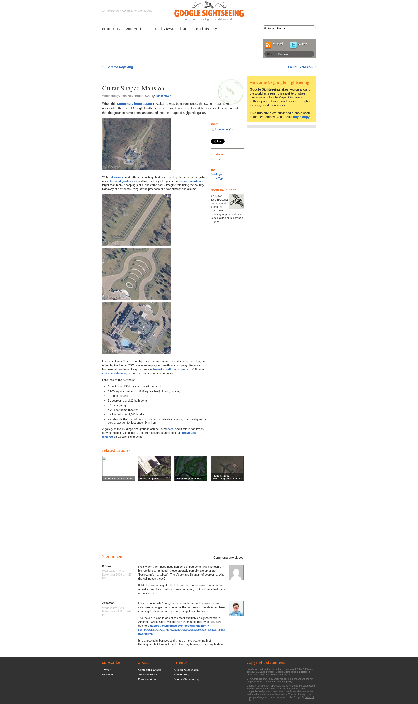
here (170, 429)
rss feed (278, 43)
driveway (117, 177)
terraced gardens (121, 181)
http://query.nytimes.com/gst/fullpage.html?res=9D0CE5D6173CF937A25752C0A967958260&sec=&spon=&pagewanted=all (181, 629)
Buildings (216, 174)
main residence (192, 181)
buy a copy (301, 117)
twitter (302, 43)
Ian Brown (163, 96)
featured (107, 436)
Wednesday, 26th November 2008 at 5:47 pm (116, 611)
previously (189, 432)
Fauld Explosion (300, 67)
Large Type (217, 178)
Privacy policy (284, 681)
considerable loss (114, 373)
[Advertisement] (153, 77)
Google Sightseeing (203, 10)
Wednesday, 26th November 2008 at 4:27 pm (116, 574)
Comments (222, 129)
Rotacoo (305, 671)
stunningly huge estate (134, 103)
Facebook (283, 54)
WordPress (285, 674)
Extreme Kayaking (119, 67)
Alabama (216, 159)
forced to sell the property (170, 369)
